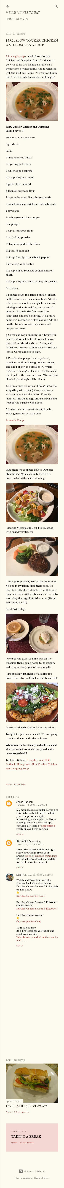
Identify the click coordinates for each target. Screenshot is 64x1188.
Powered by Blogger (34, 1171)
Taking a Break (26, 1136)
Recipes (22, 19)
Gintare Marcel (41, 1178)
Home (10, 19)
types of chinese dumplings (41, 855)
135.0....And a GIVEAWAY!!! (27, 1106)
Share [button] (9, 784)
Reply (19, 834)
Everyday (32, 760)
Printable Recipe (15, 420)
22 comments (27, 1142)
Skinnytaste (23, 764)
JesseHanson (24, 802)
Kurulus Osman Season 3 (30, 896)
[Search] (56, 5)
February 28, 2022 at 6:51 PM (38, 875)
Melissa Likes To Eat (23, 13)
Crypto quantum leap (28, 921)
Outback (10, 764)
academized (48, 825)
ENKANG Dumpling (28, 841)
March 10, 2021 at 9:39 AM (31, 844)
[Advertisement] (32, 1028)
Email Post (19, 784)
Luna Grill (44, 760)
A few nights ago (16, 56)
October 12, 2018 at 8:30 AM (32, 805)
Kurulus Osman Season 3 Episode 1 (36, 908)
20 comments (21, 1112)
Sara (19, 874)
